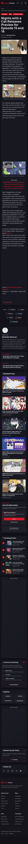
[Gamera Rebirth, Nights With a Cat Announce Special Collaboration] (14, 423)
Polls (6, 833)
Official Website (12, 287)
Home (2, 8)
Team (2, 808)
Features (17, 808)
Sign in (14, 518)
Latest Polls (3, 816)
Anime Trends (4, 821)
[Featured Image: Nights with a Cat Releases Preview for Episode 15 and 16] (14, 47)
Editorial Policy (4, 801)
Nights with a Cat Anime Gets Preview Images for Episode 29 (12, 494)
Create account (14, 522)
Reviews (17, 803)
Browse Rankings (19, 816)
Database (8, 696)
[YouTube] (16, 770)
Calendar (20, 696)
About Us (3, 796)
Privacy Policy (4, 803)
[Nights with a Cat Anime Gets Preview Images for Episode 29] (14, 485)
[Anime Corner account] (21, 3)
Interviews (17, 806)
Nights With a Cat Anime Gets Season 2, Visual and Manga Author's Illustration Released (13, 453)
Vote (24, 750)
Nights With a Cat (7, 302)
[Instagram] (12, 770)
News (10, 14)
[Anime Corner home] (8, 3)
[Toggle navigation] (25, 3)
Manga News (20, 700)
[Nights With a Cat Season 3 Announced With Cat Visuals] (14, 382)
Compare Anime (5, 824)
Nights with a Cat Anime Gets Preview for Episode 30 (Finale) (13, 474)
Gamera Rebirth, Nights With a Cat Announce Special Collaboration (11, 432)
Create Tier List (18, 821)
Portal (2, 833)
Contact (3, 798)
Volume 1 (9, 233)
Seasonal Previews (18, 14)
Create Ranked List (19, 819)
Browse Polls (4, 819)
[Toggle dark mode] (18, 3)
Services (3, 806)
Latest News (18, 796)
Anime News (4, 14)
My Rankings (18, 824)
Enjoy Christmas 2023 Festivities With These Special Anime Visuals (12, 411)
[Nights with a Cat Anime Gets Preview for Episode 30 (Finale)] (14, 465)
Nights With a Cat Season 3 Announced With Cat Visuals (13, 391)
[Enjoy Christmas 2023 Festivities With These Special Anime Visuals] (14, 403)
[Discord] (20, 770)
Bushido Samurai (11, 35)
